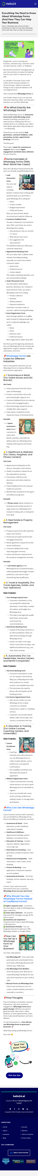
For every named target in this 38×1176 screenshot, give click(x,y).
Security (24, 1127)
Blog (4, 1138)
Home (4, 26)
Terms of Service (27, 1134)
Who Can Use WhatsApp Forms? (18, 809)
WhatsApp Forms (16, 355)
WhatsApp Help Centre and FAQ (17, 26)
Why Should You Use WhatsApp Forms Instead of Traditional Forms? (17, 899)
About (5, 1130)
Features (6, 1134)
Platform (25, 1130)
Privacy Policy (26, 1138)
